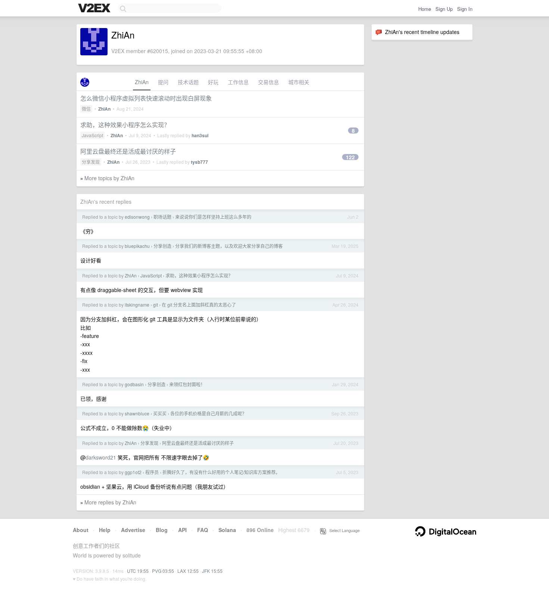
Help (105, 530)
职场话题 (162, 216)
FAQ (202, 530)
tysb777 (199, 162)
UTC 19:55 (138, 571)
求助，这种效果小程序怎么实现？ (125, 124)
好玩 (213, 82)
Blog (162, 530)
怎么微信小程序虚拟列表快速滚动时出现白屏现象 (146, 98)
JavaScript (92, 135)
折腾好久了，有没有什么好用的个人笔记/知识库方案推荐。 (221, 472)
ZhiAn (142, 82)
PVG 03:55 (163, 571)
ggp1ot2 (133, 472)
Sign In (464, 8)
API (182, 530)
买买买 (160, 413)
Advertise (133, 530)
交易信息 (268, 82)
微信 (86, 108)
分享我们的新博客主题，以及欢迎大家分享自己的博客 (229, 246)
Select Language (343, 530)
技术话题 (188, 82)
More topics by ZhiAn (109, 178)
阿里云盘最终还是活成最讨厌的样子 (128, 151)
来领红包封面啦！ (187, 384)
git (155, 304)
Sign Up (444, 8)
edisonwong (137, 216)
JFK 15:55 (212, 571)
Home (424, 8)
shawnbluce (137, 413)
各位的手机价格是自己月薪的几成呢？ (208, 413)
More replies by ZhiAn (110, 502)
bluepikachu (137, 246)
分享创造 (162, 246)
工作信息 (238, 82)
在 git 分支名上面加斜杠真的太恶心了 (199, 304)
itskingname (137, 304)
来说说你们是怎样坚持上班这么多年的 (213, 216)
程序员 (152, 472)
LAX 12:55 (188, 571)
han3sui (200, 135)
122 (350, 157)
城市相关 (298, 82)
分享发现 (91, 162)
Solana (227, 530)
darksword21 (101, 457)
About (81, 530)
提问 (163, 82)
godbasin (134, 384)
